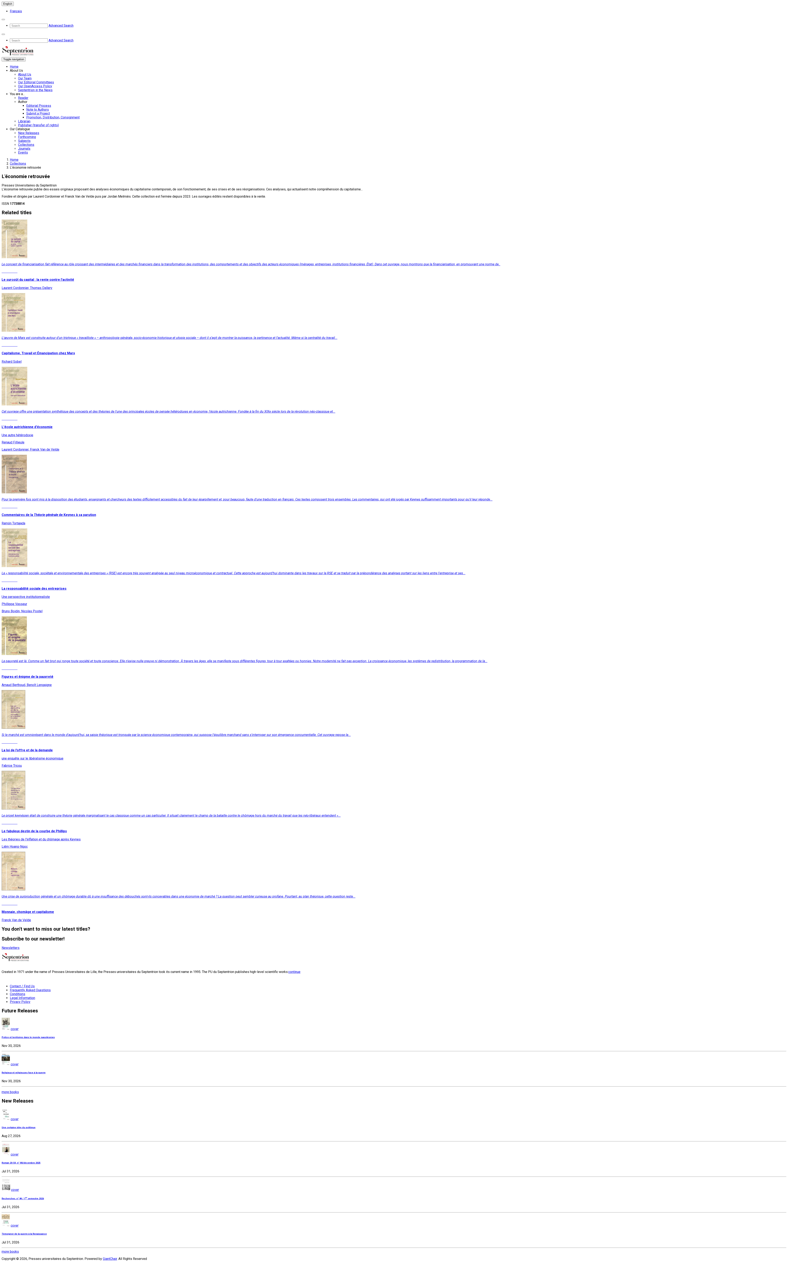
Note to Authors (37, 110)
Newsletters (10, 948)
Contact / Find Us (22, 986)
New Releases (28, 133)
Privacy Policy (20, 1002)
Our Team (25, 78)
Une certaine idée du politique (19, 1127)
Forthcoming (27, 137)
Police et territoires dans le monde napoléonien (28, 1037)
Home (14, 67)
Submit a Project (38, 113)
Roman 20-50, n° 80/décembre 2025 (21, 1163)
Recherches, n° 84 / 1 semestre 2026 (23, 1198)
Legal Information (22, 998)
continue (294, 972)
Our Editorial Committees (36, 82)
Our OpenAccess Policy (35, 86)
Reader (23, 98)
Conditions (17, 994)
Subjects (24, 141)
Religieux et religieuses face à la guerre (24, 1072)
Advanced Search (61, 26)
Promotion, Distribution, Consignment (53, 117)
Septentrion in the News (35, 90)
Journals (24, 149)
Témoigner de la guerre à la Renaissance (24, 1234)
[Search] (3, 19)
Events (23, 152)
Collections (26, 145)
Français (16, 11)
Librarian (24, 121)
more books (10, 1092)
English (7, 3)
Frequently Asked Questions (30, 990)
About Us (24, 74)
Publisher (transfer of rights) (38, 125)
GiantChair (110, 1259)
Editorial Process (38, 106)
